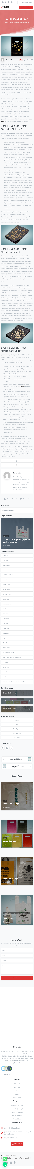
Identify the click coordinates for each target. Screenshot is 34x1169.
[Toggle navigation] (15, 7)
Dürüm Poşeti (6, 584)
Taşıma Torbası (8, 919)
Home (6, 22)
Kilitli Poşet (6, 628)
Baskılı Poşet (6, 570)
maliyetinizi (21, 386)
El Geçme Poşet (7, 594)
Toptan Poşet (6, 667)
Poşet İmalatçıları (17, 733)
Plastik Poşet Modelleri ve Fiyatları (12, 657)
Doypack (5, 579)
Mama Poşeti (6, 643)
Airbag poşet (6, 555)
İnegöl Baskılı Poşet (10, 879)
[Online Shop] (3, 1068)
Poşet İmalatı (17, 737)
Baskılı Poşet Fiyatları (8, 575)
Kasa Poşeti (6, 623)
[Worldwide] (9, 1068)
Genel (4, 609)
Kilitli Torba (6, 633)
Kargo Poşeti (6, 618)
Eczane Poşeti (6, 589)
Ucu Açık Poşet (6, 676)
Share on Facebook (12, 499)
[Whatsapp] (5, 1159)
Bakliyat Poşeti (6, 565)
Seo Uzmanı (4, 1155)
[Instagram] (11, 2)
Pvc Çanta (5, 662)
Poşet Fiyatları (17, 729)
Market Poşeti (6, 647)
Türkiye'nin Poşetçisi (26, 2)
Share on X (26, 499)
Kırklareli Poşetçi (9, 841)
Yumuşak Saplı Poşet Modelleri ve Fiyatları (14, 681)
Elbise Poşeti (6, 599)
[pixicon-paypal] (15, 1162)
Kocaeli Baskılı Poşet (11, 804)
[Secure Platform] (6, 1068)
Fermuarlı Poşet (7, 604)
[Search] (30, 510)
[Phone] (5, 1164)
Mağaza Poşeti (6, 638)
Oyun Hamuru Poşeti (8, 652)
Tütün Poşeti (6, 672)
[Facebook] (2, 2)
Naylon (17, 720)
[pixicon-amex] (11, 1162)
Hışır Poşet (5, 613)
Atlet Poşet (5, 560)
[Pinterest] (8, 2)
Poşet (11, 22)
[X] (5, 2)
